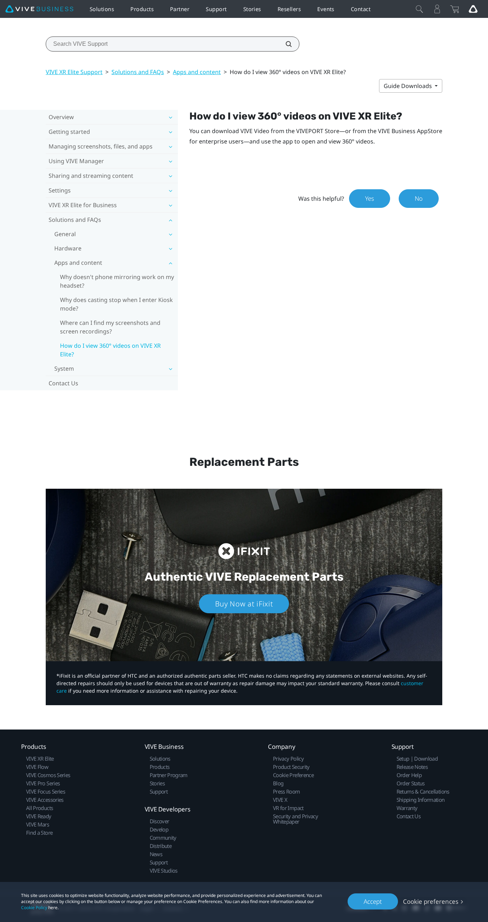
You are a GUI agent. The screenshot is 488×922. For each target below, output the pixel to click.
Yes (369, 198)
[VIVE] (39, 9)
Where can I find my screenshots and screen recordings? (110, 327)
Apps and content (197, 72)
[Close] (419, 9)
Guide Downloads (408, 86)
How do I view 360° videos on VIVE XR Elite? (110, 350)
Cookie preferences (430, 901)
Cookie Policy (34, 907)
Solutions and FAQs (137, 72)
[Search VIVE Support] (285, 44)
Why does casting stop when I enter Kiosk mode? (116, 304)
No (419, 198)
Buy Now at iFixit (244, 604)
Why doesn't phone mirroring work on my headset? (117, 281)
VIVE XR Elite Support (74, 72)
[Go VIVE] (473, 9)
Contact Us (63, 383)
